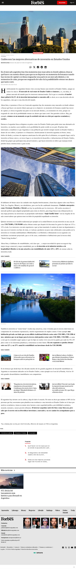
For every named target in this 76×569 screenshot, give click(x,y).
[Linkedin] (45, 67)
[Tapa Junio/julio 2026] (27, 523)
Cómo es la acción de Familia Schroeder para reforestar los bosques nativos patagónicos (24, 357)
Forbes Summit (65, 511)
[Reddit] (42, 67)
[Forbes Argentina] (38, 2)
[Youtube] (72, 547)
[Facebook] (38, 67)
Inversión (32, 433)
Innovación (5, 510)
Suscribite (62, 2)
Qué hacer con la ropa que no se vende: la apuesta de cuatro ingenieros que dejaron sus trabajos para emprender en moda (39, 447)
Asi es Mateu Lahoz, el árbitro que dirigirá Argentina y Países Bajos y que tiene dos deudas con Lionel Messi (63, 358)
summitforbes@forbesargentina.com (10, 535)
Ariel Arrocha (5, 62)
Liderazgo (15, 510)
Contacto (16, 547)
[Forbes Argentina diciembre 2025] (53, 523)
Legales (2, 549)
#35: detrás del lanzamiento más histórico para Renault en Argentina (11, 494)
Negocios (32, 510)
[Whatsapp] (30, 67)
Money (23, 510)
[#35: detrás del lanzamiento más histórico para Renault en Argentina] (11, 481)
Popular (28, 441)
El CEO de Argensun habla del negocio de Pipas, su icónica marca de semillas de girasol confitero (24, 265)
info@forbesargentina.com (12, 530)
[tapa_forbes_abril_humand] (36, 523)
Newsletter (10, 547)
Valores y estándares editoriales (29, 547)
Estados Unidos (20, 433)
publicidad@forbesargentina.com (9, 527)
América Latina (6, 433)
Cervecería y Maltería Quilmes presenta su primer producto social (63, 264)
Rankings (49, 510)
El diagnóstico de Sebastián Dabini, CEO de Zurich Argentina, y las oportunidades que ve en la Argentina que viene (39, 454)
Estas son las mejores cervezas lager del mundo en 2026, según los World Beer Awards (39, 461)
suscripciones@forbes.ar (15, 537)
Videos (57, 510)
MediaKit (2, 547)
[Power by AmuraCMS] (38, 552)
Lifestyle (40, 510)
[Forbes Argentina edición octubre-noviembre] (62, 523)
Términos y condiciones (45, 547)
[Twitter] (34, 67)
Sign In (72, 2)
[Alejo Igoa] (45, 523)
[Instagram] (69, 547)
